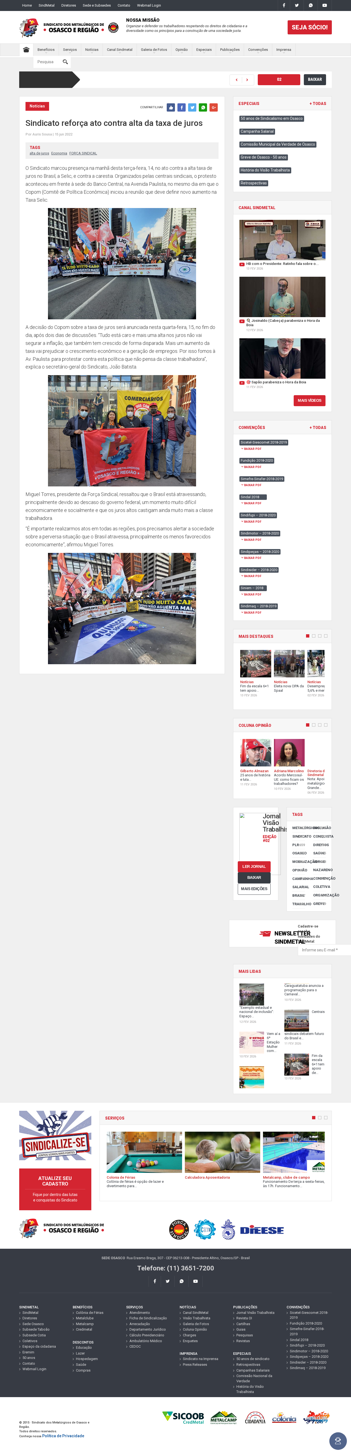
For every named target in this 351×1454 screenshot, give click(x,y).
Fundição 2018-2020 (306, 1323)
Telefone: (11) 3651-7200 (175, 1268)
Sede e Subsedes (97, 5)
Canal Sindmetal (119, 50)
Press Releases (195, 1364)
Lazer (80, 1353)
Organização (319, 895)
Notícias (91, 50)
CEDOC (135, 1346)
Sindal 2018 (299, 1340)
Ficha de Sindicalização (148, 1318)
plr (298, 845)
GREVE (319, 904)
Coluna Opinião (195, 1329)
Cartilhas (243, 1324)
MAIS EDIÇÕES (254, 889)
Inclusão (319, 828)
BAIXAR (315, 79)
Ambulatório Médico (145, 1341)
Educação (84, 1347)
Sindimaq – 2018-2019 (307, 1368)
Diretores (68, 5)
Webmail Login (149, 5)
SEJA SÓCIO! (310, 27)
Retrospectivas (254, 183)
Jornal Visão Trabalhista (255, 1313)
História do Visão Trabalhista (265, 170)
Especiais (204, 50)
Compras (83, 1370)
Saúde (319, 853)
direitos (319, 845)
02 (279, 79)
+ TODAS (318, 104)
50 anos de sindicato (253, 1359)
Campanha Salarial (257, 131)
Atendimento (139, 1313)
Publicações (230, 50)
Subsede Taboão (36, 1329)
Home (27, 5)
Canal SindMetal (195, 1313)
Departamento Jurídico (147, 1329)
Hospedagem (87, 1359)
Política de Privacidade (63, 1436)
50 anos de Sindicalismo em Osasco (272, 118)
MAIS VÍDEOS (309, 400)
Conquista (319, 836)
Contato (124, 5)
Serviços (70, 50)
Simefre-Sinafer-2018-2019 (307, 1331)
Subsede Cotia (34, 1335)
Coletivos (29, 1341)
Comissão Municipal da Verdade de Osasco (278, 144)
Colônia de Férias (89, 1313)
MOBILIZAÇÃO (298, 862)
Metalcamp (85, 1324)
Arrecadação (139, 1324)
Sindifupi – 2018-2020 (307, 1345)
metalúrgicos (298, 828)
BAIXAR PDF (252, 449)
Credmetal (84, 1329)
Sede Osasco (33, 1324)
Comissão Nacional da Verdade (254, 1378)
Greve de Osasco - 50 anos (264, 157)
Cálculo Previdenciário (146, 1335)
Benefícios (46, 50)
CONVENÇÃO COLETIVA (319, 882)
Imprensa (283, 50)
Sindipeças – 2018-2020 (309, 1357)
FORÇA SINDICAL (83, 153)
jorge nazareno (319, 866)
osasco (298, 853)
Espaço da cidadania (39, 1346)
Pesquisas (244, 1335)
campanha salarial (298, 883)
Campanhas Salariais (253, 1370)
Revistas (243, 1341)
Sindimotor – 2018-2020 (309, 1351)
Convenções (258, 50)
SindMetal (47, 5)
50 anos (28, 1358)
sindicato (298, 836)
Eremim (28, 1352)
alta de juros (39, 153)
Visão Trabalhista (196, 1318)
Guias (240, 1329)
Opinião (182, 50)
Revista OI (244, 1318)
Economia (59, 153)
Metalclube (85, 1318)
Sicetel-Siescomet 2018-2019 (309, 1315)
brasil (298, 895)
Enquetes (190, 1341)
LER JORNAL (254, 866)
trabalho (298, 904)
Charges (189, 1335)
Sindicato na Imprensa (200, 1359)
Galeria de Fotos (154, 50)
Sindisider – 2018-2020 (308, 1362)
